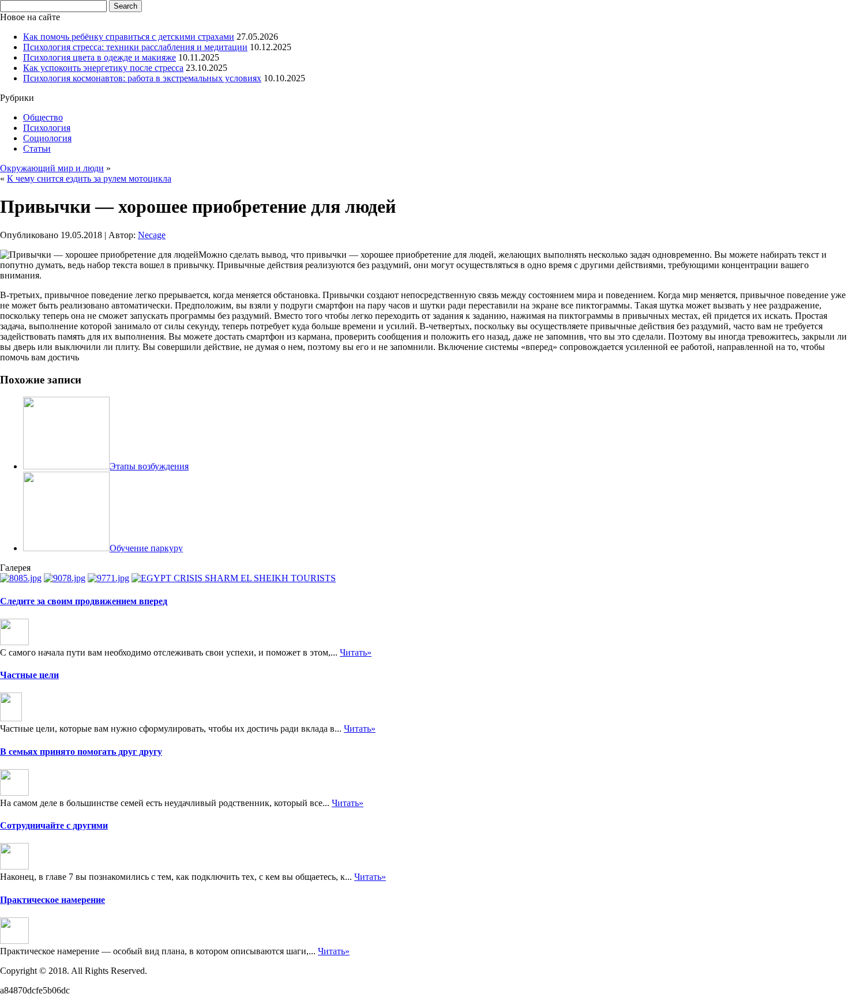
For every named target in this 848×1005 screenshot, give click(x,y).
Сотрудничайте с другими (54, 825)
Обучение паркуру (146, 548)
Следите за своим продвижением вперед (83, 601)
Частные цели (29, 675)
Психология (46, 128)
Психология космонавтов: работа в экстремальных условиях (142, 78)
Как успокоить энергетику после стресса (103, 68)
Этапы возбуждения (149, 466)
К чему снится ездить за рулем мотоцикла (89, 178)
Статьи (37, 148)
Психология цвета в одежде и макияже (99, 57)
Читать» (356, 652)
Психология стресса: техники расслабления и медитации (135, 47)
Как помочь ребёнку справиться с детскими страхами (128, 37)
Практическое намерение (52, 900)
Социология (47, 138)
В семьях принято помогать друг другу (81, 751)
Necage (152, 235)
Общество (43, 117)
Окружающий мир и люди (52, 168)
